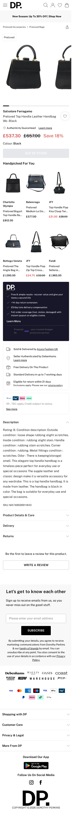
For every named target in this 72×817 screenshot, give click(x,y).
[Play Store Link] (36, 765)
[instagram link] (31, 782)
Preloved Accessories (14, 27)
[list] (36, 69)
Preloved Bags (36, 27)
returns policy (55, 385)
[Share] (67, 27)
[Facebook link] (40, 782)
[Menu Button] (5, 5)
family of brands (29, 648)
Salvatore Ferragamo (17, 111)
